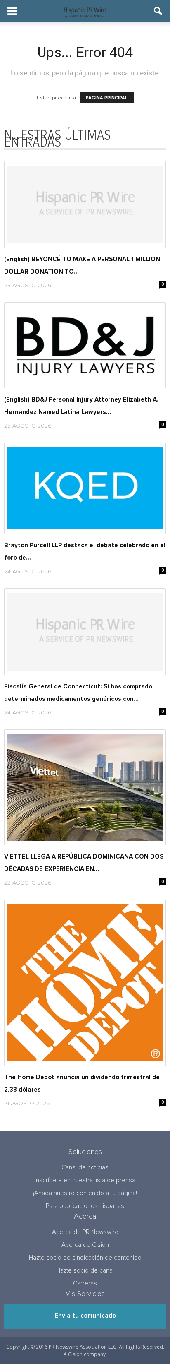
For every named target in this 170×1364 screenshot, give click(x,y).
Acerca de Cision (85, 1245)
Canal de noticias (85, 1167)
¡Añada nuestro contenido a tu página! (85, 1193)
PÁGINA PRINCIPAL (107, 98)
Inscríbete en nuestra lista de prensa (85, 1180)
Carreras (85, 1283)
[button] (158, 11)
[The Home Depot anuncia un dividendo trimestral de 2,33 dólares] (85, 983)
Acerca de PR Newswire (85, 1232)
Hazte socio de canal (85, 1271)
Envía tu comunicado (85, 1316)
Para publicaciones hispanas (85, 1206)
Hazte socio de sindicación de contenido (85, 1258)
